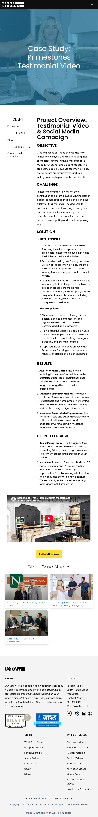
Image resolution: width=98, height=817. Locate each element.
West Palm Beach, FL (78, 706)
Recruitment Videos (78, 747)
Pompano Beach (33, 747)
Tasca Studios (75, 685)
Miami (27, 774)
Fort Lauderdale (33, 752)
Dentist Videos (75, 758)
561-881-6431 (74, 702)
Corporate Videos (76, 742)
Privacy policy (63, 798)
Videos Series (74, 774)
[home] (45, 4)
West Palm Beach (34, 742)
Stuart (27, 768)
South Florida (31, 758)
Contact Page (74, 698)
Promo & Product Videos (76, 781)
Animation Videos (76, 768)
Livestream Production (79, 789)
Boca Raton (30, 763)
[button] (92, 4)
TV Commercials (76, 752)
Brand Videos (74, 763)
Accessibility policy (38, 798)
